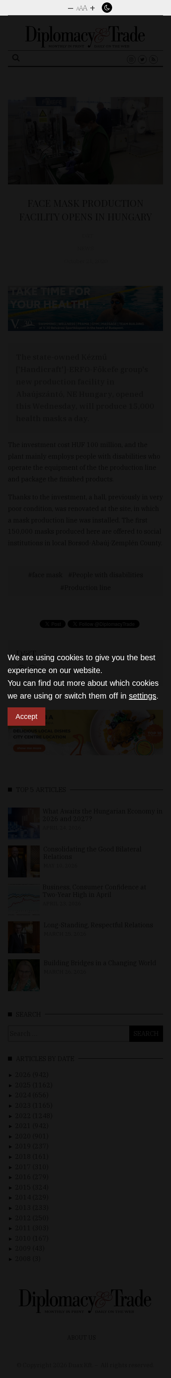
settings (142, 695)
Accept (26, 717)
